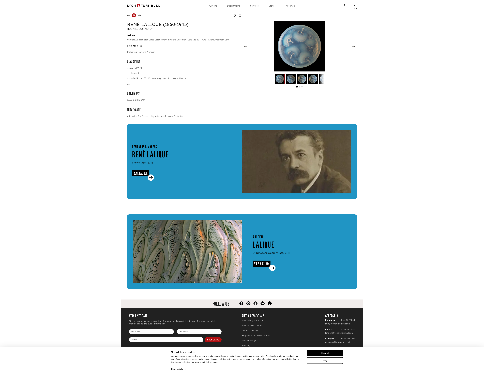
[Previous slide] (245, 46)
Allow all (325, 353)
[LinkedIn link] (263, 303)
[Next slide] (353, 46)
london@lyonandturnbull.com (339, 333)
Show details (177, 369)
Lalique (131, 35)
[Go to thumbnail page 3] (302, 86)
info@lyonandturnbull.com (338, 323)
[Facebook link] (241, 303)
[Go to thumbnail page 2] (299, 86)
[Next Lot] (139, 15)
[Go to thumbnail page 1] (297, 87)
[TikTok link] (270, 303)
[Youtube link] (255, 303)
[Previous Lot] (128, 15)
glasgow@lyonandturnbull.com (340, 342)
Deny (325, 360)
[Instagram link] (248, 303)
